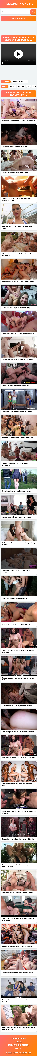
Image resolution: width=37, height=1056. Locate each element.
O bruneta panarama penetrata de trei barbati (18, 732)
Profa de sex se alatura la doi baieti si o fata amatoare (17, 973)
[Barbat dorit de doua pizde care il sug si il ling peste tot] (19, 531)
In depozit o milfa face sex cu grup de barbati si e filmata (19, 812)
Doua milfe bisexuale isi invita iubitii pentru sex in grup (18, 1000)
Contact (18, 1048)
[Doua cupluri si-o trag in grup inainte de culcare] (19, 558)
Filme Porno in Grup (19, 81)
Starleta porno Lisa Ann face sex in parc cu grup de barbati (17, 865)
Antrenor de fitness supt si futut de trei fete (17, 437)
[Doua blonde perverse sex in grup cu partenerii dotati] (19, 666)
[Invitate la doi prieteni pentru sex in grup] (19, 505)
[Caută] (33, 12)
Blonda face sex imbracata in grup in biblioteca (18, 839)
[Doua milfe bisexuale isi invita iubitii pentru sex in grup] (19, 988)
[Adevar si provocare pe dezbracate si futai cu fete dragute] (19, 242)
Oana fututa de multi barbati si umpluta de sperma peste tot (17, 199)
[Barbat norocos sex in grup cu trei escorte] (19, 934)
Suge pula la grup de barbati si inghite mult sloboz (17, 227)
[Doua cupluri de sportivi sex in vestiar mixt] (19, 399)
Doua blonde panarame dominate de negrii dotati (17, 784)
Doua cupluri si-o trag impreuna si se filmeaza (18, 758)
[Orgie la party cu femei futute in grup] (19, 160)
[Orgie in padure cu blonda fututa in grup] (19, 479)
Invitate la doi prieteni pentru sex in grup (16, 517)
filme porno (18, 1038)
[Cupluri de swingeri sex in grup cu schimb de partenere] (19, 638)
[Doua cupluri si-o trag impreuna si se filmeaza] (19, 745)
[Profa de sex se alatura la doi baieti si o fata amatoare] (19, 960)
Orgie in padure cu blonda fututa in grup (16, 491)
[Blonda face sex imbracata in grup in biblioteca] (19, 827)
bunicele (21, 86)
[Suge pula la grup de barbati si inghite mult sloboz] (19, 214)
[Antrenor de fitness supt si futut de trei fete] (19, 425)
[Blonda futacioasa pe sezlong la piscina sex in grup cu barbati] (19, 1015)
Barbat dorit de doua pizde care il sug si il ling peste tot (18, 543)
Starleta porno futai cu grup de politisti (15, 385)
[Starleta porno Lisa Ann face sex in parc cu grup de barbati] (19, 853)
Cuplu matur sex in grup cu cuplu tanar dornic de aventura (18, 919)
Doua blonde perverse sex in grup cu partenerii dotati (18, 679)
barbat (12, 86)
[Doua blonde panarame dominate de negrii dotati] (19, 771)
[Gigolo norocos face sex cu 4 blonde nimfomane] (19, 451)
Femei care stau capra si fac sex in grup (16, 308)
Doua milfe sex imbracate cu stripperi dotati (17, 892)
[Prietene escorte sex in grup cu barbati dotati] (19, 269)
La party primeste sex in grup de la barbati (17, 706)
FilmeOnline (18, 3)
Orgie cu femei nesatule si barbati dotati (16, 624)
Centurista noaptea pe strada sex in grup (16, 598)
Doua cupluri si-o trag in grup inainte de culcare (16, 571)
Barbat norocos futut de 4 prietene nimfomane (18, 121)
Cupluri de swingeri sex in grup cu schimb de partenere (18, 651)
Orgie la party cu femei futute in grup (15, 172)
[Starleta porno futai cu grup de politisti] (19, 373)
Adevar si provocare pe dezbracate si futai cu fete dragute (18, 254)
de (28, 86)
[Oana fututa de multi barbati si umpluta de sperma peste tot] (19, 186)
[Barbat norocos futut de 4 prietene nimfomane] (19, 109)
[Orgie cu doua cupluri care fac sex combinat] (19, 347)
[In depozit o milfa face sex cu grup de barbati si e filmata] (19, 799)
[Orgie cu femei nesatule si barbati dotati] (19, 612)
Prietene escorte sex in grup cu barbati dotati (18, 281)
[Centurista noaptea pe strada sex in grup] (19, 586)
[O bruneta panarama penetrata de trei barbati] (19, 719)
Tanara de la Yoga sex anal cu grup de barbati (18, 333)
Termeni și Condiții (18, 1045)
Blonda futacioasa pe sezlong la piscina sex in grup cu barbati (18, 1028)
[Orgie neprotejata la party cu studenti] (19, 134)
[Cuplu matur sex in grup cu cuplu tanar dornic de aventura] (19, 906)
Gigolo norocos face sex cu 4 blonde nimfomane (15, 464)
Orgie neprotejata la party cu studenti (15, 146)
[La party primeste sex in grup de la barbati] (19, 693)
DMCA (19, 1042)
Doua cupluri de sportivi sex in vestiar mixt (17, 411)
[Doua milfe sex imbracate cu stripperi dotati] (19, 880)
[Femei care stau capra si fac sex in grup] (19, 295)
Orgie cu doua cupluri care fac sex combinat (17, 359)
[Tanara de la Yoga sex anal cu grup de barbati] (19, 321)
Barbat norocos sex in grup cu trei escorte (17, 946)
